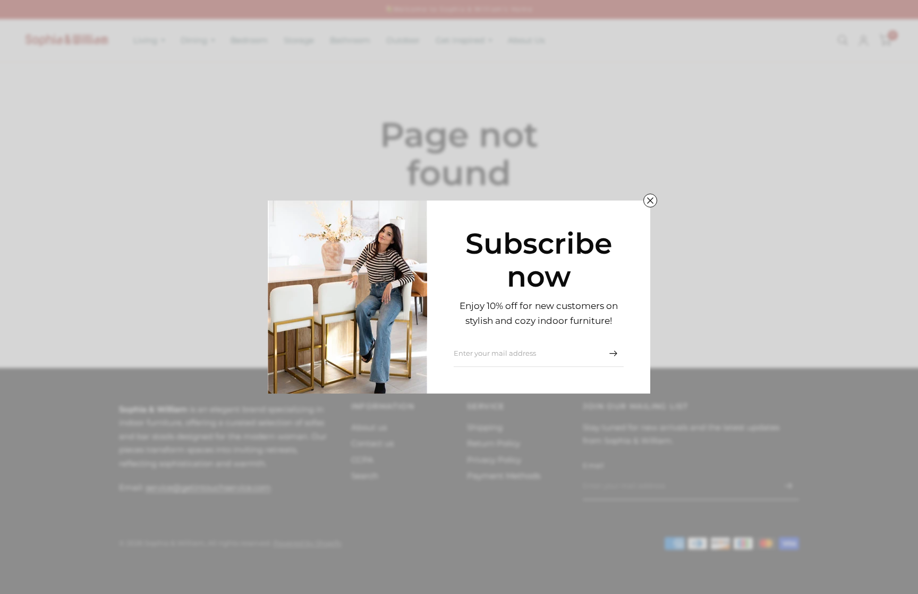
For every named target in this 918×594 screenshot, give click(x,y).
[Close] (650, 200)
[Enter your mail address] (613, 353)
